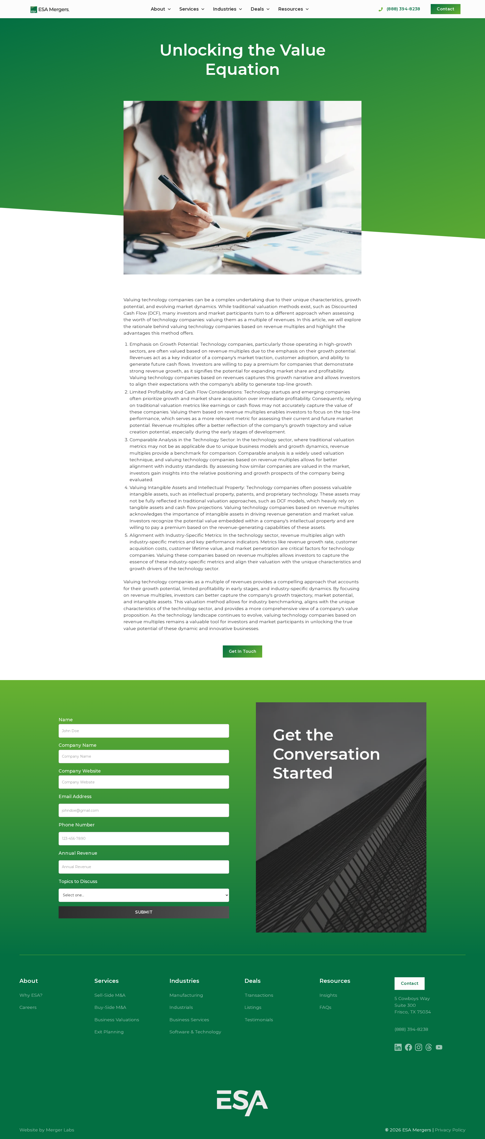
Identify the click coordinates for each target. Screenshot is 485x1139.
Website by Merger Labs (46, 1129)
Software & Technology (195, 1031)
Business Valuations (116, 1019)
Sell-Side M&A (110, 995)
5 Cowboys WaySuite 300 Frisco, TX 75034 (413, 1005)
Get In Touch (242, 651)
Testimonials (259, 1019)
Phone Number (77, 824)
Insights (328, 995)
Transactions (259, 995)
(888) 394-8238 (411, 1029)
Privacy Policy (450, 1129)
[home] (49, 9)
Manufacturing (186, 995)
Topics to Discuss (78, 881)
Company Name (77, 745)
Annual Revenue (78, 853)
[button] (161, 9)
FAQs (325, 1007)
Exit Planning (109, 1031)
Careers (28, 1007)
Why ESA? (30, 995)
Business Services (189, 1019)
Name (66, 719)
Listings (253, 1007)
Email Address (75, 796)
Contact (445, 9)
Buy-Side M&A (110, 1007)
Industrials (181, 1007)
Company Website (80, 771)
